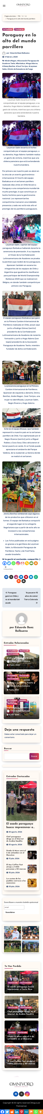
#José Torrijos (22, 66)
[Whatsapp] (13, 563)
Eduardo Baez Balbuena (19, 53)
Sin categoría (14, 1057)
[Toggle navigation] (4, 5)
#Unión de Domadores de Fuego (20, 69)
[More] (36, 563)
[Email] (31, 563)
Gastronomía (13, 654)
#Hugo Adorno (32, 63)
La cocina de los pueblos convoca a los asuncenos (16, 881)
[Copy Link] (27, 563)
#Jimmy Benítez (8, 66)
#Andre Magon (10, 61)
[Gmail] (22, 563)
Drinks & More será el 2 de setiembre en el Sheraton (16, 853)
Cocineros (19, 29)
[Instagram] (18, 563)
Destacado (24, 651)
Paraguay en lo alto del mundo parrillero (19, 41)
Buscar (8, 749)
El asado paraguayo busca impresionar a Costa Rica (19, 827)
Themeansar (21, 1106)
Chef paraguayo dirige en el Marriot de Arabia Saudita (15, 839)
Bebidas (22, 700)
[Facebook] (5, 563)
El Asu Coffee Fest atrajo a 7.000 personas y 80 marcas (16, 867)
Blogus (34, 1103)
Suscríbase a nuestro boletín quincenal (21, 902)
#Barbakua (20, 63)
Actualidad (7, 29)
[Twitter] (9, 563)
